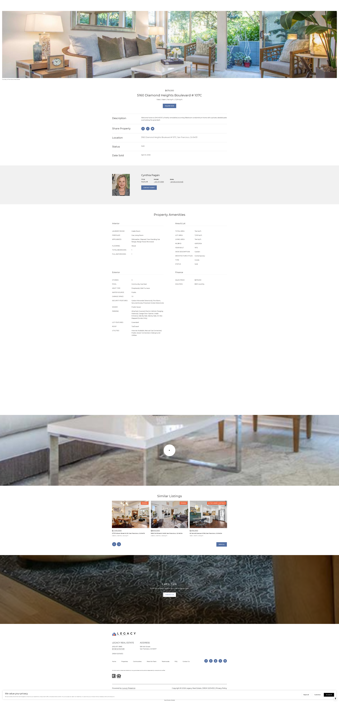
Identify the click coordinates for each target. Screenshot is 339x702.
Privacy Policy (221, 688)
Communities (137, 661)
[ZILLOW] (215, 661)
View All (221, 544)
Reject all (306, 694)
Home (114, 661)
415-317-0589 (159, 182)
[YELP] (220, 661)
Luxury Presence (128, 688)
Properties (124, 661)
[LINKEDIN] (211, 661)
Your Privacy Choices (169, 700)
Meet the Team (151, 661)
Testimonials (165, 661)
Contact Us (186, 661)
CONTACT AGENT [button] (149, 187)
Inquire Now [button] (169, 106)
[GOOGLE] (225, 661)
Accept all (329, 694)
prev (114, 544)
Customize (317, 694)
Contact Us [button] (169, 594)
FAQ (176, 661)
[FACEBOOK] (206, 661)
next (119, 544)
